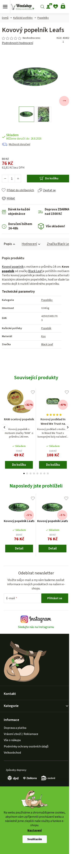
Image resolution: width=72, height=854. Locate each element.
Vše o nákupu (12, 740)
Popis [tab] (8, 244)
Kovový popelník (13, 267)
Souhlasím (34, 839)
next (67, 427)
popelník (8, 271)
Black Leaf (35, 271)
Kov (43, 336)
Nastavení (34, 830)
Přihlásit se (54, 598)
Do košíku (51, 178)
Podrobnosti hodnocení (17, 43)
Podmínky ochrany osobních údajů (26, 746)
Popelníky (47, 300)
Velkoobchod (12, 753)
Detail (19, 548)
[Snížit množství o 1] (5, 178)
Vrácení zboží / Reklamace (21, 734)
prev (4, 427)
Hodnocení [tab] (29, 244)
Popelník (46, 328)
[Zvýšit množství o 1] (18, 178)
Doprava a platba (15, 728)
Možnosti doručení (19, 144)
